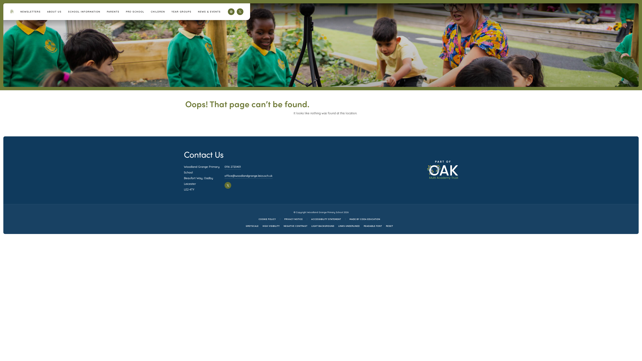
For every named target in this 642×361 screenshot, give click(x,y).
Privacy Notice (293, 219)
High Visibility (271, 226)
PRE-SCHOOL (135, 11)
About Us (54, 11)
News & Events (209, 11)
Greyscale (252, 226)
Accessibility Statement (326, 219)
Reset (389, 226)
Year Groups (181, 11)
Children (158, 11)
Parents (113, 11)
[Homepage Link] (12, 12)
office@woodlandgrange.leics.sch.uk (249, 175)
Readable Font (373, 226)
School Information (84, 11)
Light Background (322, 226)
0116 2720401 (233, 166)
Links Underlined (349, 226)
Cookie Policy (267, 219)
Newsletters (30, 11)
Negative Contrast (295, 226)
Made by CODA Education (365, 219)
